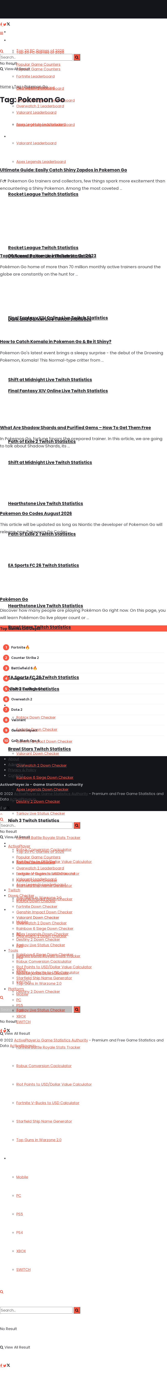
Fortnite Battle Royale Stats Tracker (48, 1047)
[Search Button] (1, 1291)
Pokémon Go (14, 599)
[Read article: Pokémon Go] (83, 566)
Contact (15, 775)
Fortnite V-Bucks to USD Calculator (47, 1102)
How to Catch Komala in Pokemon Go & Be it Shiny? (55, 342)
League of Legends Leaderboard (45, 873)
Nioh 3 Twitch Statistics (33, 820)
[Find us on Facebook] (1, 1365)
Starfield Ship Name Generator (44, 1121)
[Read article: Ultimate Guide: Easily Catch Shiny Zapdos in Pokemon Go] (83, 136)
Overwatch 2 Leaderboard (40, 868)
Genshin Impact (24, 730)
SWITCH (23, 1269)
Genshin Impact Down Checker (44, 741)
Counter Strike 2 (25, 657)
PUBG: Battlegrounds (29, 688)
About (13, 758)
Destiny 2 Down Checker (38, 991)
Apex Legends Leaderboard (41, 884)
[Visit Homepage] (16, 9)
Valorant (18, 720)
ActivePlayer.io (23, 799)
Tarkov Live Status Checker (40, 813)
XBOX (21, 1251)
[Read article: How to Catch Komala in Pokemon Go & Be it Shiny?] (83, 308)
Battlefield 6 (22, 668)
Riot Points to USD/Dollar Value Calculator (54, 1084)
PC (18, 1195)
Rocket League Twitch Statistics (43, 194)
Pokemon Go (36, 86)
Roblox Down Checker (36, 717)
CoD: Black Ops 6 (25, 740)
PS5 (19, 1214)
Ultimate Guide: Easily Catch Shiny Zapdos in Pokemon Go (63, 170)
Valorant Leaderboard (36, 879)
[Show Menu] (1, 33)
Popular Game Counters (38, 64)
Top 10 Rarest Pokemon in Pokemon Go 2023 (48, 256)
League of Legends (27, 678)
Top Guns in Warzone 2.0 (39, 1139)
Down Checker (20, 705)
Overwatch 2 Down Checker (41, 765)
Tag (17, 86)
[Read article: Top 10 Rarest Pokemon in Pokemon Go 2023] (83, 222)
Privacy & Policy (22, 769)
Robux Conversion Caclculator (44, 1065)
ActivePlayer (18, 32)
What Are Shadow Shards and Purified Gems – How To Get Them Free (75, 428)
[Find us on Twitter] (6, 1365)
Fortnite (18, 647)
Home (5, 86)
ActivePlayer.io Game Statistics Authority (51, 793)
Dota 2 (16, 709)
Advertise (16, 764)
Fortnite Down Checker (36, 906)
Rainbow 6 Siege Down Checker (45, 777)
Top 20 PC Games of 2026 (40, 52)
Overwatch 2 (21, 699)
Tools (13, 950)
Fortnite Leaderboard (35, 76)
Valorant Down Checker (37, 753)
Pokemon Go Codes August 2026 (36, 513)
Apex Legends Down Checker (42, 789)
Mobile (22, 1177)
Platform (15, 1158)
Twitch (14, 890)
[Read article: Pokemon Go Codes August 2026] (83, 480)
